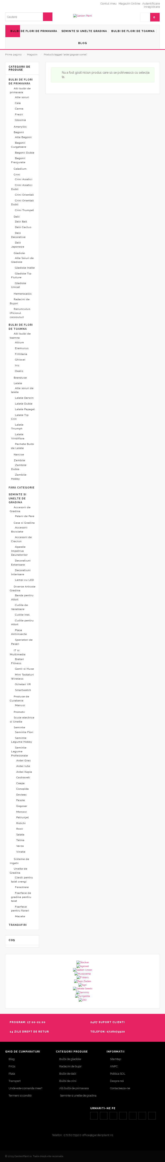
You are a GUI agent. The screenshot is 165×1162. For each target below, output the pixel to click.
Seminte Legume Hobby (21, 740)
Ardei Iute (23, 766)
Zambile (19, 460)
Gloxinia (20, 120)
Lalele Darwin (24, 397)
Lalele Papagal (25, 409)
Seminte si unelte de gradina (77, 1095)
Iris (17, 365)
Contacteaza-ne (120, 1088)
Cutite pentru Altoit (22, 622)
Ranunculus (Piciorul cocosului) (20, 312)
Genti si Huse (24, 668)
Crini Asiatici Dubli (21, 187)
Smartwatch (23, 690)
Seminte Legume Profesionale (19, 751)
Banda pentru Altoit (22, 597)
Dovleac (21, 794)
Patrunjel (22, 817)
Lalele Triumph (17, 426)
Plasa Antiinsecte (19, 632)
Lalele (18, 383)
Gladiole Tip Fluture (21, 275)
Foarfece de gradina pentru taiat (21, 896)
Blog (12, 1059)
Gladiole (19, 253)
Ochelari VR (23, 684)
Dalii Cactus (23, 227)
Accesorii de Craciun (21, 539)
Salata (20, 834)
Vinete (20, 851)
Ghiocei (20, 359)
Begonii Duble (24, 152)
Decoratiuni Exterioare (21, 562)
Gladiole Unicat (18, 285)
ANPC (114, 1066)
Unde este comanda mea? (25, 1088)
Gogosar (21, 806)
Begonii (19, 132)
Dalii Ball (21, 221)
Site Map (115, 1059)
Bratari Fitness (17, 661)
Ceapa (20, 783)
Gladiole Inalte (25, 267)
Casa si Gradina (24, 522)
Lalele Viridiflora (17, 436)
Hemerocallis (23, 293)
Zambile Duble (18, 467)
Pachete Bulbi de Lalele (22, 446)
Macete (20, 916)
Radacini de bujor (70, 1066)
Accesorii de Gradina (20, 509)
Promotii (19, 711)
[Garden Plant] (82, 16)
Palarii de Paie (24, 516)
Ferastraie (22, 887)
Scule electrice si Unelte (22, 719)
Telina (20, 840)
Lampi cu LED (24, 579)
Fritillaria (21, 354)
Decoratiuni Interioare (21, 572)
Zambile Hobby (18, 476)
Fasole (20, 800)
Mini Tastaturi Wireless (22, 676)
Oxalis (19, 371)
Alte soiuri (22, 97)
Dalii (17, 216)
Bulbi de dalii (67, 1073)
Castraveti (23, 777)
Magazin (32, 54)
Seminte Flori (24, 732)
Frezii (19, 114)
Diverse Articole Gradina (22, 588)
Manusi (20, 705)
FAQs (12, 1066)
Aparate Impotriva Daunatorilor (19, 550)
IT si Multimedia (18, 652)
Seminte (19, 727)
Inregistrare (152, 6)
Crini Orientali (24, 194)
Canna (19, 108)
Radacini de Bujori (20, 301)
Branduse (20, 377)
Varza (20, 845)
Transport (15, 1081)
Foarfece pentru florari (20, 908)
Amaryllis (20, 126)
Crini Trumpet (24, 210)
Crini (17, 174)
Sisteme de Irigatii (19, 861)
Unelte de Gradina (18, 870)
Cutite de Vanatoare (19, 607)
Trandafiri (18, 924)
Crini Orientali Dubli (22, 202)
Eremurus (22, 348)
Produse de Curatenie (19, 698)
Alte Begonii (23, 137)
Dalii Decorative (18, 235)
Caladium (20, 168)
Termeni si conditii (20, 1095)
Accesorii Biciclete (19, 529)
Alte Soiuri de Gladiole (22, 260)
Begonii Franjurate (18, 160)
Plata (12, 1073)
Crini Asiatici (23, 179)
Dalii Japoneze (17, 244)
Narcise (19, 454)
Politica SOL (117, 1073)
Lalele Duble (23, 403)
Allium (19, 342)
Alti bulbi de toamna (20, 335)
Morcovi (21, 811)
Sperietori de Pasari (22, 641)
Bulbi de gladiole (70, 1059)
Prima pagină (13, 54)
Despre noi (117, 1081)
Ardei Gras (23, 760)
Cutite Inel (22, 614)
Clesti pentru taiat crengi (22, 879)
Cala (18, 103)
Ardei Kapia (24, 771)
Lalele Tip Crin (20, 417)
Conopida (22, 788)
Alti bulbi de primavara (20, 90)
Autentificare (151, 3)
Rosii (19, 828)
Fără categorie (22, 487)
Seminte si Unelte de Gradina (17, 498)
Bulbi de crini (67, 1081)
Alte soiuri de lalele (22, 390)
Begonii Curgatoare (18, 144)
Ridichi (21, 823)
